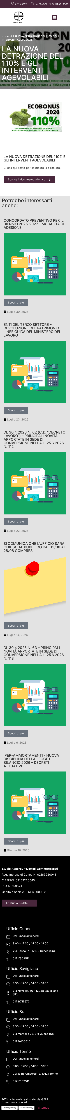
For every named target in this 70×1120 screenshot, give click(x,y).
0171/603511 (21, 958)
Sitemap (43, 1107)
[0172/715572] (8, 1002)
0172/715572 (21, 1001)
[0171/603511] (8, 959)
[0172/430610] (8, 1042)
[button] (54, 17)
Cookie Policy (26, 1107)
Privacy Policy (9, 1107)
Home (5, 36)
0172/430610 (21, 1041)
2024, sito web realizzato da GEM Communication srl (24, 1100)
